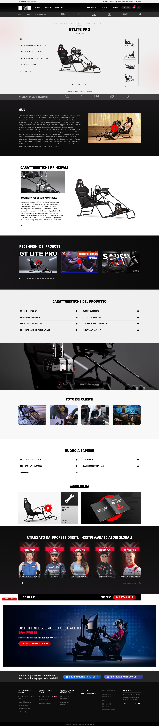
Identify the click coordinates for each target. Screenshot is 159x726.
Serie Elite (23, 712)
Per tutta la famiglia (91, 330)
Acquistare (58, 7)
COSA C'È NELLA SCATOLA (30, 460)
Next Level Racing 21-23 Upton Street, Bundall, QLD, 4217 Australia (131, 697)
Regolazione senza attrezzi (94, 324)
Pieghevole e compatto (30, 317)
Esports (48, 7)
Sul (21, 39)
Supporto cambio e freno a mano (35, 330)
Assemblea (25, 71)
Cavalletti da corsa (24, 702)
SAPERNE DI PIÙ (29, 574)
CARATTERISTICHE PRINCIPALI (34, 45)
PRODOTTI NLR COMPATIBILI (31, 466)
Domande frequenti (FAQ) (93, 466)
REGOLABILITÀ (87, 460)
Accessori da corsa (24, 709)
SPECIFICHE (24, 472)
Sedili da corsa (23, 705)
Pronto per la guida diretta (33, 324)
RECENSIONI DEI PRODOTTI (32, 52)
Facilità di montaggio (91, 317)
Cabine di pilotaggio (46, 696)
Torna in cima (9, 599)
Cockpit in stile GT (28, 311)
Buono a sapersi (28, 65)
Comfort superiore (90, 311)
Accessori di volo (45, 703)
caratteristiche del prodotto (35, 58)
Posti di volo (43, 700)
